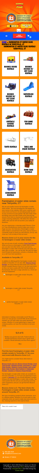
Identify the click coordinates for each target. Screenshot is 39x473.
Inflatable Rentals (16, 365)
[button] (6, 35)
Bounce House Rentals (25, 364)
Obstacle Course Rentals (19, 367)
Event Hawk (19, 470)
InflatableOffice (17, 469)
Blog (22, 467)
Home (4, 42)
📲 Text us (12, 26)
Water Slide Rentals (8, 369)
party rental (31, 367)
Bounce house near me (9, 364)
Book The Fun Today (26, 26)
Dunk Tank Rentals (30, 243)
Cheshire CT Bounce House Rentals (19, 371)
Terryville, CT (12, 377)
